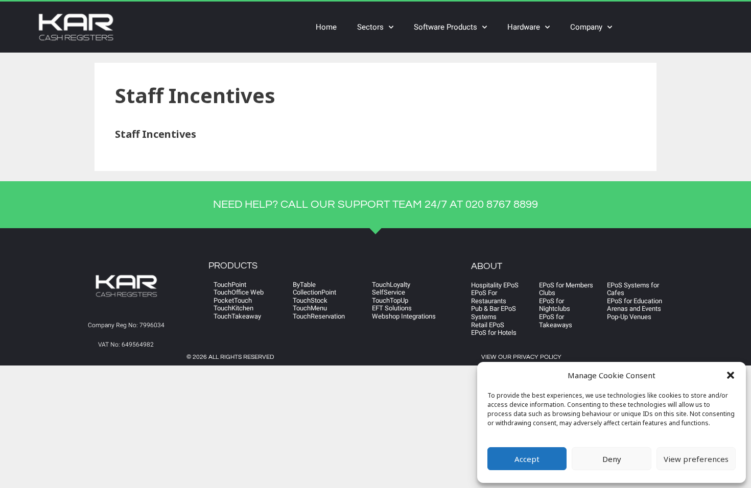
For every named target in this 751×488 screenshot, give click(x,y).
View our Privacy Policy (521, 357)
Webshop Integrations (404, 316)
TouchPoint (230, 284)
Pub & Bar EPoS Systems (493, 313)
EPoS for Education (634, 301)
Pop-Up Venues (629, 317)
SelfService (388, 292)
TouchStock (310, 300)
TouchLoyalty (391, 284)
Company (586, 27)
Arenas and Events (634, 308)
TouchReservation (319, 316)
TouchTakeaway (237, 316)
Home (326, 27)
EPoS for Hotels (494, 332)
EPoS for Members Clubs (566, 289)
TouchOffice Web (239, 292)
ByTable (304, 284)
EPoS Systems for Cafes (633, 289)
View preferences (696, 459)
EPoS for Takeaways (555, 321)
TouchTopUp (390, 300)
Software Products (445, 27)
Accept (526, 459)
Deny (611, 459)
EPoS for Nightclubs (554, 305)
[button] (730, 375)
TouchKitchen (233, 308)
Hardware (523, 27)
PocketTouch (233, 300)
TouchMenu (310, 308)
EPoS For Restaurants (488, 297)
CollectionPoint (314, 292)
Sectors (370, 27)
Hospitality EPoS (495, 285)
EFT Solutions (392, 308)
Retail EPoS (487, 325)
